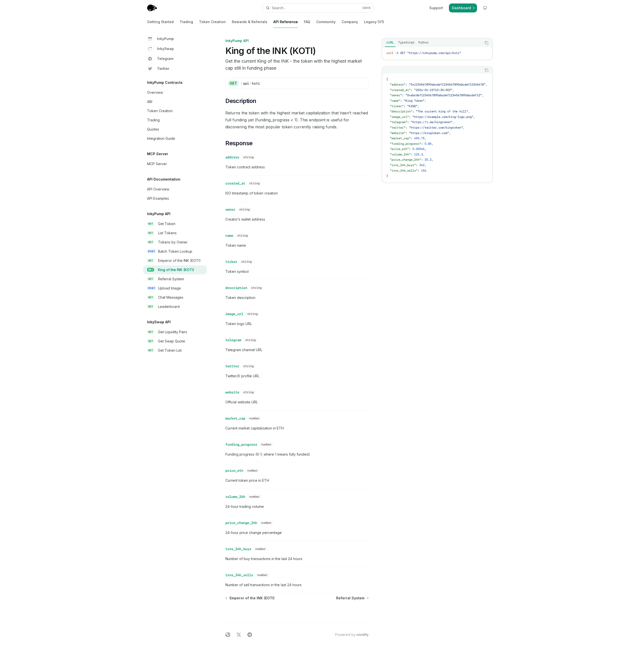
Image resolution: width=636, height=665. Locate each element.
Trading (186, 22)
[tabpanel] (437, 53)
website (232, 392)
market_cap (235, 418)
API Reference (285, 22)
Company (350, 22)
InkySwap (165, 49)
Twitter (163, 68)
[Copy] (363, 83)
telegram (233, 340)
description (236, 288)
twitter (232, 366)
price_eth (234, 471)
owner (230, 209)
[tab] (390, 43)
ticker (231, 262)
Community (326, 22)
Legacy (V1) (374, 22)
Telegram (165, 58)
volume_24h (235, 497)
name (229, 236)
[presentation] (437, 127)
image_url (234, 314)
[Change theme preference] (485, 8)
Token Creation (212, 22)
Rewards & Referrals (249, 22)
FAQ (307, 22)
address (232, 157)
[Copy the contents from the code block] (486, 43)
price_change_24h (241, 523)
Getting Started (160, 22)
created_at (235, 183)
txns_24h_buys (238, 549)
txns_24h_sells (239, 575)
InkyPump (165, 39)
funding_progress (241, 444)
